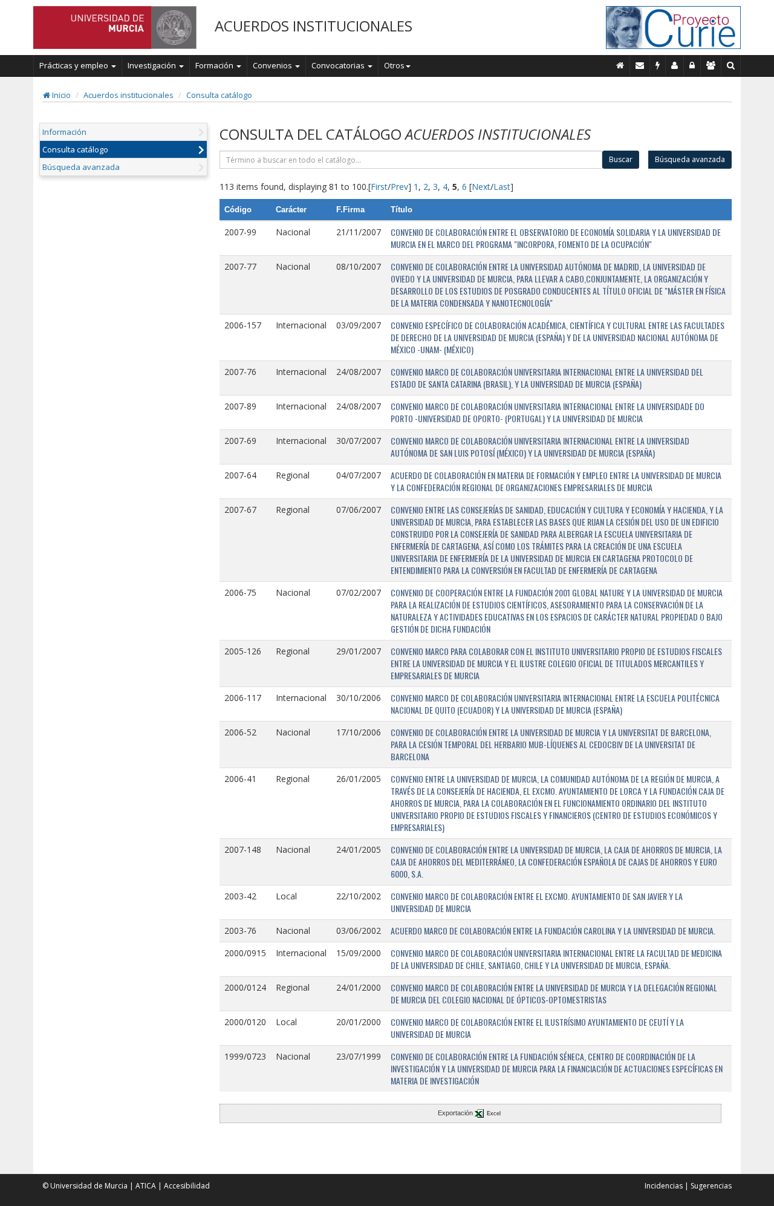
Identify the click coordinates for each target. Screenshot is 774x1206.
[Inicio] (620, 65)
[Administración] (692, 65)
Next (481, 186)
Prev (399, 186)
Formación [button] (215, 65)
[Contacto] (640, 65)
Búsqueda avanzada (81, 166)
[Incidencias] (658, 65)
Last (501, 186)
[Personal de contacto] (675, 65)
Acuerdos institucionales (128, 95)
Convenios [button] (273, 65)
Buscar (621, 159)
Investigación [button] (153, 65)
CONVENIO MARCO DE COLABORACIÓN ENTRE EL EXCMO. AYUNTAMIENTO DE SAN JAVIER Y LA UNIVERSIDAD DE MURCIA (537, 902)
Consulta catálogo (219, 95)
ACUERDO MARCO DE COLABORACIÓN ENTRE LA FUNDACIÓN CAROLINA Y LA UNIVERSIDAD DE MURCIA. (553, 930)
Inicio (60, 95)
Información (64, 131)
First (379, 186)
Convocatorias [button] (338, 65)
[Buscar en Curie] (731, 65)
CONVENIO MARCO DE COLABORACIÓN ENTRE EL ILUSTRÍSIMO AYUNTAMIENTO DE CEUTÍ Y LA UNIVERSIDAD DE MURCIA (537, 1027)
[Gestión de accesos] (711, 65)
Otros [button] (394, 65)
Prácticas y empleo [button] (74, 65)
